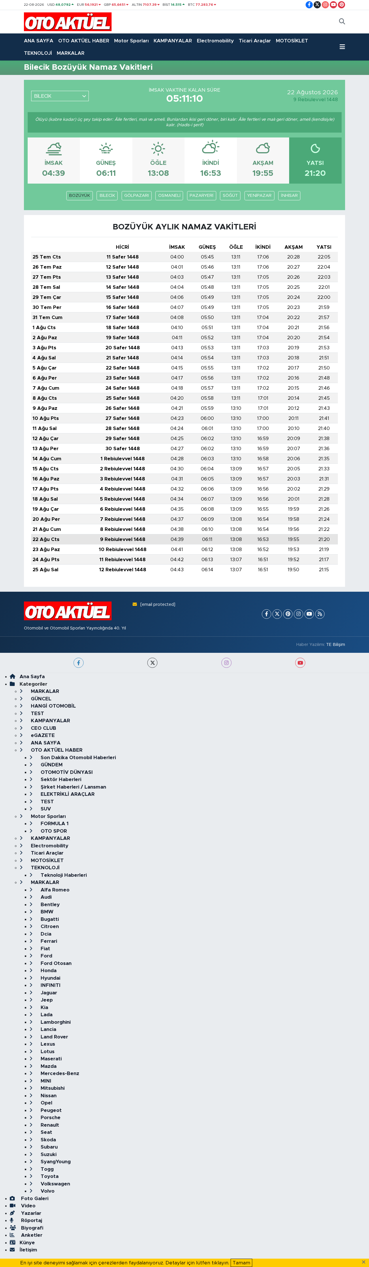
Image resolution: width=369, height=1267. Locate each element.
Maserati (50, 1058)
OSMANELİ (169, 195)
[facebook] (79, 663)
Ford (45, 955)
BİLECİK (107, 195)
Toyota (49, 1176)
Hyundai (49, 978)
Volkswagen (54, 1183)
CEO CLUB (42, 728)
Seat (45, 1132)
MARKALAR (70, 53)
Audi (45, 897)
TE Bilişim (335, 644)
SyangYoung (55, 1161)
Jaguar (48, 992)
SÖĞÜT (230, 195)
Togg (46, 1169)
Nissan (48, 1095)
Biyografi (31, 1227)
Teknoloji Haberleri (63, 875)
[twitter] (152, 663)
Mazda (48, 1066)
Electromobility (215, 40)
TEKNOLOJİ (38, 53)
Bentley (49, 904)
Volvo (46, 1191)
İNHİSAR (289, 195)
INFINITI (50, 985)
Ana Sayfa (32, 676)
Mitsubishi (52, 1088)
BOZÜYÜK (79, 195)
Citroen (49, 926)
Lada (45, 1014)
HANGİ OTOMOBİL (52, 706)
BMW (46, 911)
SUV (45, 808)
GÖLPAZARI (136, 195)
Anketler (31, 1235)
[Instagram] (298, 614)
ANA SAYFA (38, 40)
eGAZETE (42, 735)
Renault (49, 1125)
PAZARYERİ (201, 195)
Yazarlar (30, 1213)
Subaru (48, 1147)
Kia (43, 1007)
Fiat (44, 948)
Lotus (46, 1051)
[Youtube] (309, 614)
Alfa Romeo (54, 889)
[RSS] (320, 614)
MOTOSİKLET (292, 40)
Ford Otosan (55, 963)
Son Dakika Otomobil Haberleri (77, 757)
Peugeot (50, 1110)
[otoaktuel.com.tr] (68, 21)
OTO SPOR (53, 831)
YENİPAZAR (259, 195)
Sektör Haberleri (60, 779)
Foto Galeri (34, 1198)
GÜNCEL (40, 698)
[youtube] (300, 663)
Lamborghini (55, 1022)
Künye (27, 1242)
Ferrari (48, 941)
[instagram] (226, 663)
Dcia (45, 934)
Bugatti (49, 919)
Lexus (47, 1044)
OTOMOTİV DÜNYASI (66, 772)
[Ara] (342, 22)
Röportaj (31, 1220)
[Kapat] (365, 1262)
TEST (36, 713)
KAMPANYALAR (173, 40)
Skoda (47, 1139)
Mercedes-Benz (59, 1073)
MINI (45, 1081)
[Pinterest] (288, 614)
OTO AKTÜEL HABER (83, 40)
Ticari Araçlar (255, 40)
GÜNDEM (51, 764)
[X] (277, 614)
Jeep (46, 1000)
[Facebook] (266, 614)
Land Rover (53, 1036)
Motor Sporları (131, 40)
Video (27, 1205)
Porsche (50, 1117)
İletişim (28, 1249)
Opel (45, 1102)
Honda (48, 970)
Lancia (47, 1029)
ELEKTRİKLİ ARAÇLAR (67, 794)
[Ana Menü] (342, 47)
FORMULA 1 (54, 823)
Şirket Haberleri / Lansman (72, 787)
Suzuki (48, 1154)
